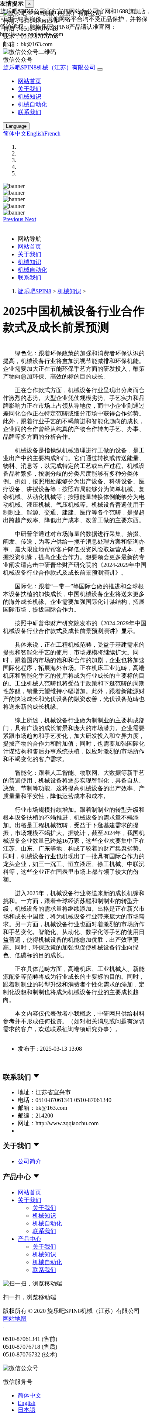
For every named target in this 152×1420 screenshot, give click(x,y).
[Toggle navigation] (100, 69)
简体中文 (15, 133)
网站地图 (15, 1318)
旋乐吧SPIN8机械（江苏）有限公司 (49, 67)
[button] (14, 219)
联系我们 (29, 112)
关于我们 (29, 89)
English (35, 133)
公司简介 (29, 1161)
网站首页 (29, 81)
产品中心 (29, 1239)
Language (16, 126)
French (52, 133)
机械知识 (29, 96)
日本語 (26, 1410)
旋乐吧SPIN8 (34, 291)
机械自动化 (32, 104)
